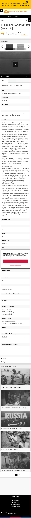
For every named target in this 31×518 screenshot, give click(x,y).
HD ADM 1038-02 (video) (9, 49)
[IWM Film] (15, 11)
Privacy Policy (16, 504)
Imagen (15, 513)
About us (16, 502)
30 (15, 354)
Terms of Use (16, 506)
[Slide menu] (1, 10)
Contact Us (16, 500)
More (16, 16)
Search (29, 20)
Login (4, 358)
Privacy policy (21, 256)
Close (27, 2)
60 (19, 354)
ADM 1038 (4, 337)
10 (11, 354)
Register (9, 16)
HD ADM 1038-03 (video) (20, 49)
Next (20, 475)
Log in (3, 16)
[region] (15, 259)
